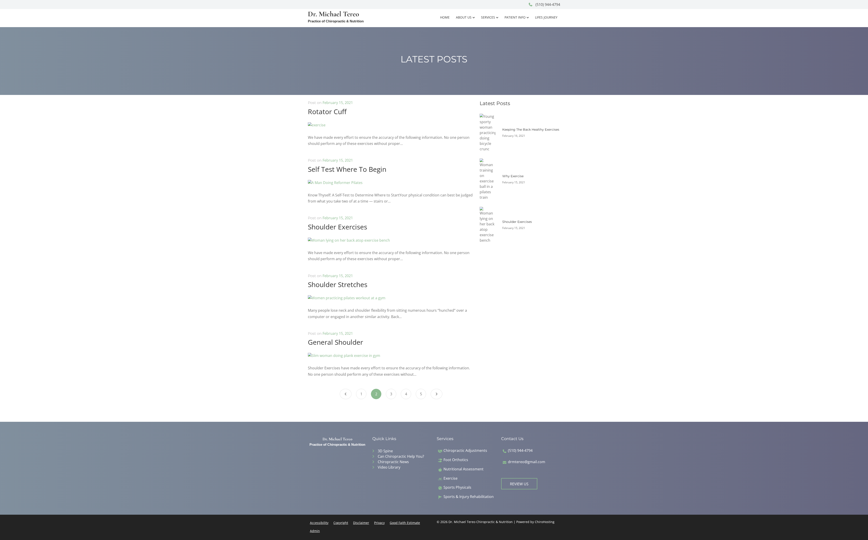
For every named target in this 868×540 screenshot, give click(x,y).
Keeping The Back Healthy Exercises (530, 129)
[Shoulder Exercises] (349, 243)
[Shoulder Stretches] (346, 301)
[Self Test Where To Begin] (335, 185)
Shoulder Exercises (337, 226)
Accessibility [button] (319, 523)
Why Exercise (513, 176)
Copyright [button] (340, 523)
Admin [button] (315, 531)
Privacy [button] (379, 523)
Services (488, 17)
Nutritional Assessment (463, 469)
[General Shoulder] (344, 358)
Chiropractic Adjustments (465, 450)
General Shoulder (335, 342)
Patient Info (515, 17)
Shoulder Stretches (337, 284)
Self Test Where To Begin (347, 169)
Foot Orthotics (455, 459)
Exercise (450, 478)
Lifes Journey (546, 17)
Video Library (389, 467)
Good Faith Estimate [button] (405, 523)
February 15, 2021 (338, 102)
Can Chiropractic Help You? (401, 456)
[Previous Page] (345, 394)
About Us (464, 17)
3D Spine (385, 450)
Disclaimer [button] (361, 523)
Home (445, 17)
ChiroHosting (544, 522)
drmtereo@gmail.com (526, 462)
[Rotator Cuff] (317, 127)
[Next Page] (436, 394)
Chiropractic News (393, 461)
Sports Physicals (457, 487)
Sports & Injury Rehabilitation (468, 496)
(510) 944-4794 (547, 4)
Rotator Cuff (327, 111)
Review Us (519, 483)
